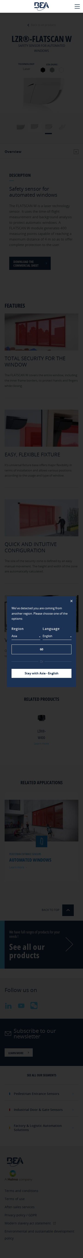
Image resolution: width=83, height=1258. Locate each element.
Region (18, 628)
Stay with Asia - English (42, 673)
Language (51, 628)
